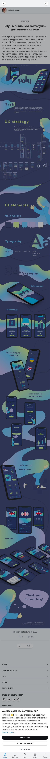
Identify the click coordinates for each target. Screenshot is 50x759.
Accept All (25, 737)
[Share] (46, 3)
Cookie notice (8, 732)
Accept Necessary (25, 743)
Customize (25, 749)
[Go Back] (4, 3)
